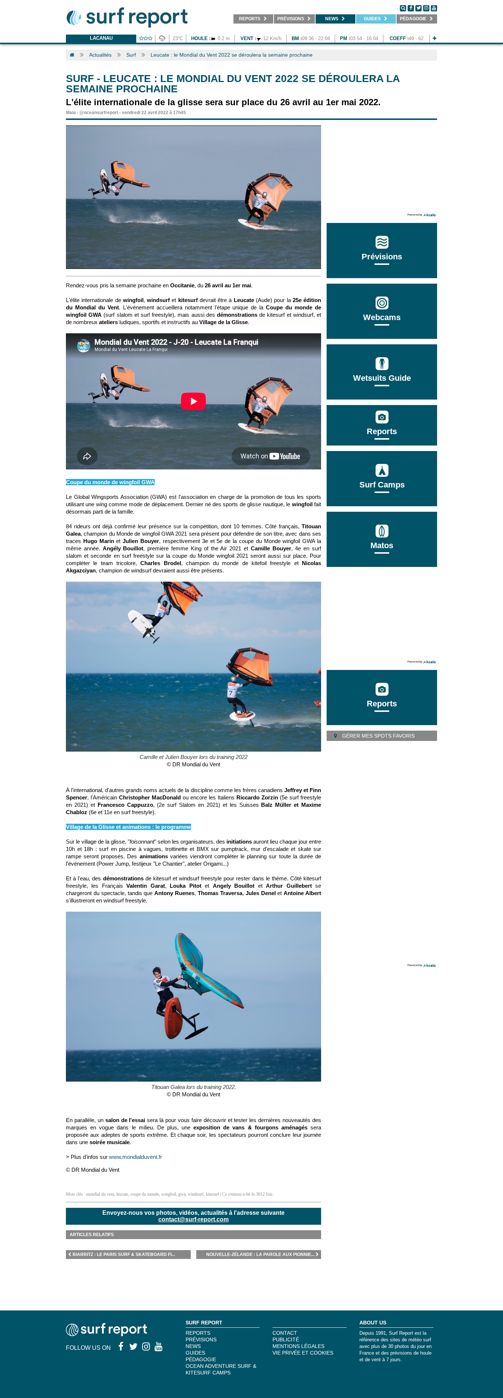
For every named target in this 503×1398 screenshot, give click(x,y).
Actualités (100, 55)
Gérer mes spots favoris (378, 736)
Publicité (285, 1339)
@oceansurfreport (99, 112)
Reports (382, 431)
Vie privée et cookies (302, 1353)
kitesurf (212, 1194)
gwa (182, 1194)
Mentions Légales (298, 1346)
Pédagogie (201, 1359)
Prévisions (201, 1339)
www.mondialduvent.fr (136, 1157)
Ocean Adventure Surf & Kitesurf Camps (221, 1369)
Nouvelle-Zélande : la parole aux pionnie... (260, 1254)
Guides (195, 1353)
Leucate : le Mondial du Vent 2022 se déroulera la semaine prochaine (232, 55)
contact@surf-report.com (193, 1219)
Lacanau (101, 38)
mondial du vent (100, 1194)
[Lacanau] (434, 38)
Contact (284, 1333)
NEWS (193, 1346)
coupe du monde (144, 1194)
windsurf (196, 1194)
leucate (122, 1194)
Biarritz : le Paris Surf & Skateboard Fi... (124, 1254)
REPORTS (198, 1333)
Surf (131, 55)
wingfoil (168, 1194)
